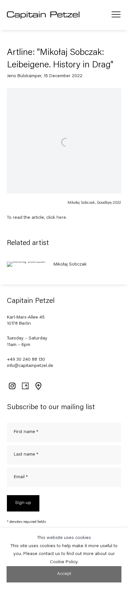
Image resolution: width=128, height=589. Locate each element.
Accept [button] (64, 574)
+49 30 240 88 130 (26, 359)
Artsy (25, 386)
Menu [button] (116, 15)
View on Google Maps (38, 386)
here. (61, 218)
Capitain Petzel (43, 15)
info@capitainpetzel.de (30, 366)
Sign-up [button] (23, 503)
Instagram (12, 386)
